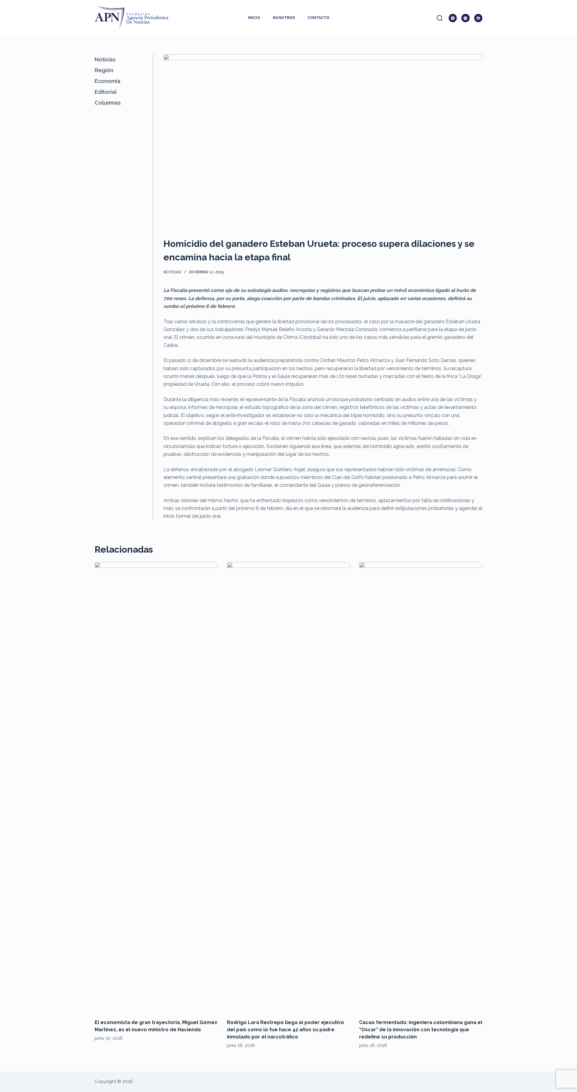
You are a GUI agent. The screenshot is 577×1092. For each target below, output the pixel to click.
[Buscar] (440, 18)
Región (104, 70)
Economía (108, 81)
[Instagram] (465, 18)
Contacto (318, 18)
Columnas (108, 103)
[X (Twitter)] (453, 18)
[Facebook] (478, 18)
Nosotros (284, 18)
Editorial (106, 92)
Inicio (254, 18)
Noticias (172, 272)
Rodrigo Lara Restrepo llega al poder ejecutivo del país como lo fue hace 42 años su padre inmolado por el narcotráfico (285, 1030)
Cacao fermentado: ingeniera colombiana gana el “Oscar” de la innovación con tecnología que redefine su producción (420, 1030)
